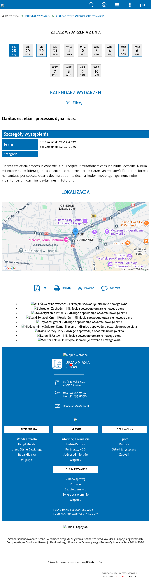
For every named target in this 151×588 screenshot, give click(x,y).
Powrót (84, 287)
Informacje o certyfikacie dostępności (28, 574)
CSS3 (73, 574)
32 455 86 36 (78, 396)
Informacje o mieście (75, 439)
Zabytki (124, 454)
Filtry (77, 103)
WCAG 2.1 (84, 573)
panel (142, 4)
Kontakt (109, 287)
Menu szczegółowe (130, 4)
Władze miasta (27, 439)
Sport (124, 439)
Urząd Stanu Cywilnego (27, 449)
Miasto (76, 429)
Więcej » (27, 460)
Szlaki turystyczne (124, 449)
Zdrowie (75, 484)
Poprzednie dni (6, 31)
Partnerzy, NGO (75, 449)
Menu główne (117, 4)
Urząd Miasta (28, 429)
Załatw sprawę (75, 479)
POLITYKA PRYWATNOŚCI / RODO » (75, 513)
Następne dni (146, 31)
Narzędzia (104, 4)
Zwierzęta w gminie (76, 494)
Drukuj (61, 287)
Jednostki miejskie (76, 454)
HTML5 (67, 574)
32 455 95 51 (78, 392)
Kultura (124, 444)
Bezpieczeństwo (75, 489)
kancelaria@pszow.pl (76, 405)
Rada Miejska (27, 454)
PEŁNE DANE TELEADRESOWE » (73, 509)
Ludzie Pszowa (75, 444)
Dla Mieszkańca (76, 469)
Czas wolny (125, 429)
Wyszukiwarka (91, 4)
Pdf (38, 287)
